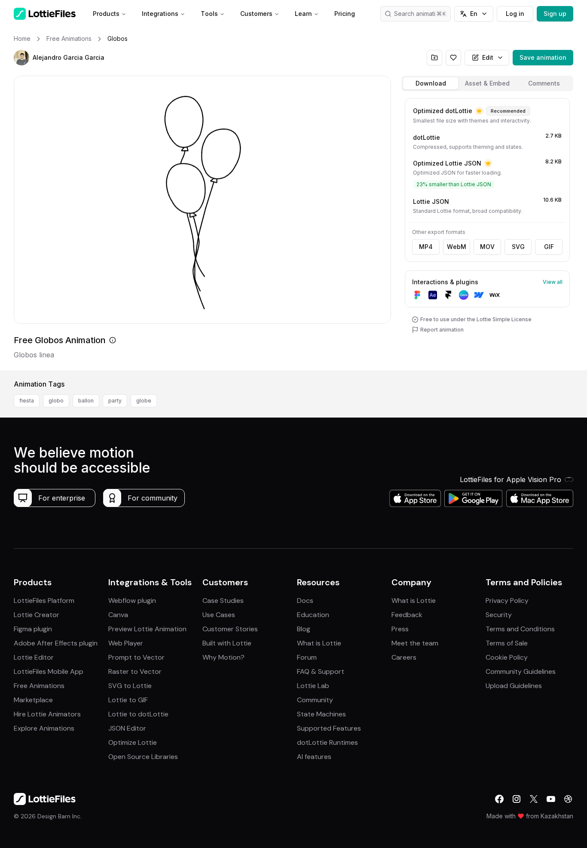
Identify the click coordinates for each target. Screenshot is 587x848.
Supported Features (329, 728)
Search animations (420, 13)
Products (106, 13)
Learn (303, 13)
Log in (515, 13)
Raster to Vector (135, 671)
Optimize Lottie (132, 742)
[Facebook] (499, 799)
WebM (456, 246)
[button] (21, 57)
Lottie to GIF (128, 699)
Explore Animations (44, 728)
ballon (86, 400)
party (115, 400)
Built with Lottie (226, 643)
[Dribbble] (568, 799)
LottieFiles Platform (44, 600)
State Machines (321, 714)
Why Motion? (223, 657)
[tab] (430, 83)
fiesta (26, 400)
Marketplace (33, 699)
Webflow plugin (132, 600)
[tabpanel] (487, 232)
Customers (256, 13)
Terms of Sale (507, 643)
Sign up (555, 13)
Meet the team (414, 643)
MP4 (426, 246)
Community (315, 699)
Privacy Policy (507, 600)
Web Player (125, 643)
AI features (314, 756)
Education (313, 614)
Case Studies (223, 600)
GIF (549, 246)
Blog (303, 628)
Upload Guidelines (514, 685)
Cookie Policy (507, 657)
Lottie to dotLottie (138, 714)
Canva (118, 614)
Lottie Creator (36, 614)
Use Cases (218, 614)
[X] (534, 799)
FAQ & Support (320, 671)
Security (499, 614)
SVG (518, 246)
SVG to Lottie (130, 685)
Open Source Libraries (143, 756)
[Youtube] (551, 799)
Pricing (344, 13)
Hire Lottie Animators (47, 714)
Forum (307, 657)
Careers (403, 657)
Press (400, 628)
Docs (305, 600)
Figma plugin (33, 628)
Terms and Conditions (520, 628)
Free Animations (39, 685)
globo (56, 400)
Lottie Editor (34, 657)
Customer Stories (230, 628)
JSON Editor (127, 728)
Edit (487, 57)
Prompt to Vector (136, 657)
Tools (209, 13)
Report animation (442, 329)
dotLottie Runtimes (327, 742)
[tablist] (487, 83)
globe (143, 400)
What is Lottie (319, 643)
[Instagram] (516, 799)
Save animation (543, 57)
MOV (487, 246)
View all (553, 282)
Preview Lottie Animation (147, 628)
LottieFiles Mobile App (48, 671)
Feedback (406, 614)
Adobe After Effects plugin (56, 643)
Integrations (160, 13)
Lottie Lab (313, 685)
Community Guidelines (521, 671)
